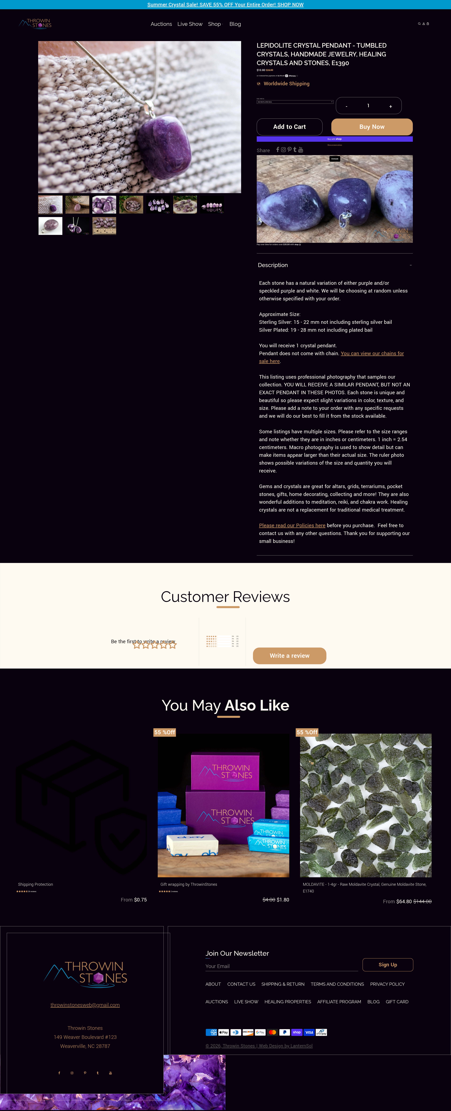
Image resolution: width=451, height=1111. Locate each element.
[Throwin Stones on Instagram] (283, 150)
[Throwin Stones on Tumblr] (295, 150)
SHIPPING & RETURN (283, 984)
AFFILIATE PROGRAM (339, 1001)
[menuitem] (161, 24)
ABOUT (213, 984)
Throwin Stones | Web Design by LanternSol (268, 1046)
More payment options (335, 145)
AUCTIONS (217, 1001)
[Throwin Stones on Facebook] (277, 150)
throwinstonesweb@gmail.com (85, 1005)
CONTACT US (241, 984)
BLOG (373, 1001)
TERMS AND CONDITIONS (337, 984)
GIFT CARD (397, 1001)
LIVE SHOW (246, 1001)
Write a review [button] (290, 655)
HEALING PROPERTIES (288, 1001)
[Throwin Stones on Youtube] (300, 150)
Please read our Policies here (292, 525)
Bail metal (260, 98)
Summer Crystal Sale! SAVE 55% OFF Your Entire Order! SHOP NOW (225, 4)
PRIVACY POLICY (387, 984)
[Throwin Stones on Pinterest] (290, 150)
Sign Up (388, 964)
